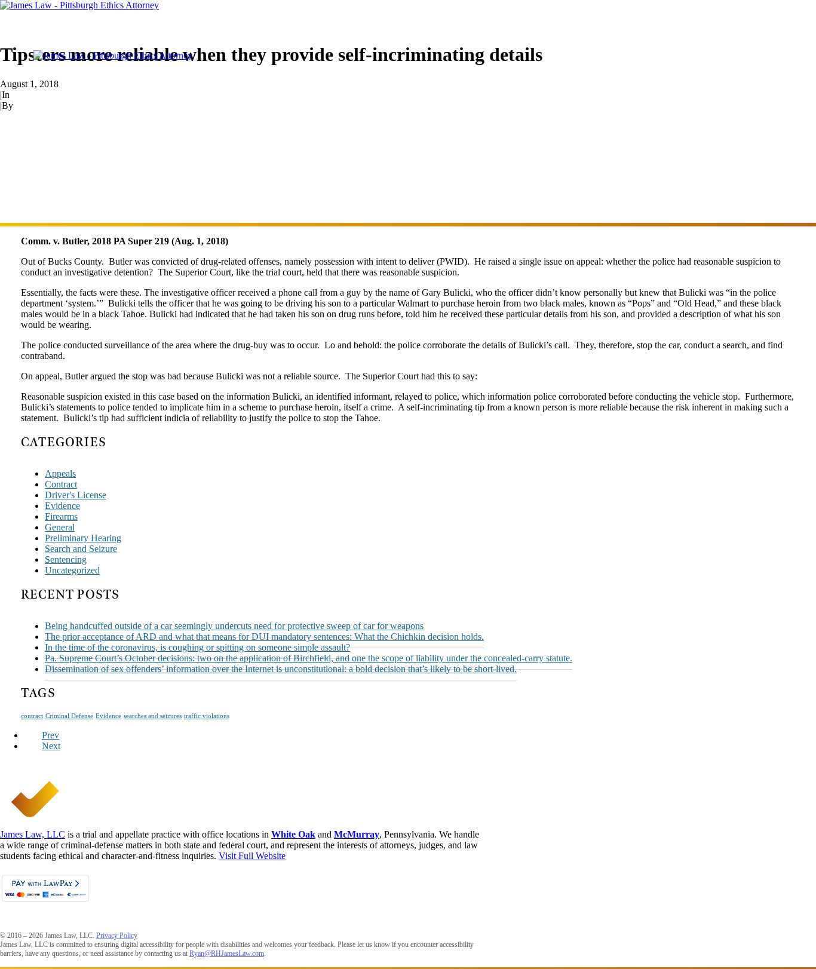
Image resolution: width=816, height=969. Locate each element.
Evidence (62, 506)
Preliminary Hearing (83, 538)
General (60, 527)
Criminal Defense (69, 716)
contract (32, 716)
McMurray (356, 834)
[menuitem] (419, 55)
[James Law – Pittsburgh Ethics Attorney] (408, 5)
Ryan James (38, 105)
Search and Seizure (81, 549)
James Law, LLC (32, 834)
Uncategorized (72, 570)
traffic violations (206, 716)
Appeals (26, 95)
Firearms (61, 516)
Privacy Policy (116, 935)
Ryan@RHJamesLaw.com (226, 953)
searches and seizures (153, 716)
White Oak (293, 834)
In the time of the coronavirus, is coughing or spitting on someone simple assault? (197, 647)
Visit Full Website (252, 856)
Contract (61, 484)
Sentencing (66, 559)
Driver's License (75, 495)
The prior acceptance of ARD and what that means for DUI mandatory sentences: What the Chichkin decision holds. (264, 636)
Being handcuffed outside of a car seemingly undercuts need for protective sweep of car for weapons (234, 626)
